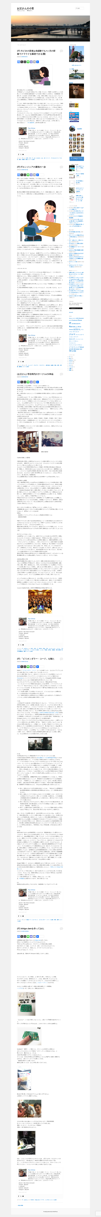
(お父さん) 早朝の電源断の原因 (76, 250)
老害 (58, 365)
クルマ (72, 334)
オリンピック (76, 331)
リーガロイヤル (26, 650)
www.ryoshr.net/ (23, 150)
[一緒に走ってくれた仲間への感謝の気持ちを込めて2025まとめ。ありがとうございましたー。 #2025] (74, 139)
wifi (44, 158)
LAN (72, 323)
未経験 (23, 159)
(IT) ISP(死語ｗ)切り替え (75, 232)
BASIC (32, 1199)
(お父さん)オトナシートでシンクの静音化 (80, 189)
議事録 (20, 366)
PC (43, 1199)
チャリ (70, 363)
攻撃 (74, 349)
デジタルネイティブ (55, 158)
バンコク (71, 367)
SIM (74, 326)
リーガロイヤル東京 (34, 650)
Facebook (74, 320)
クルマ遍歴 (71, 69)
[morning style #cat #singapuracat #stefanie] (82, 150)
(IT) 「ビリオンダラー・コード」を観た (35, 658)
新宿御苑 (77, 349)
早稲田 (46, 650)
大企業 (51, 919)
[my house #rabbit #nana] (74, 146)
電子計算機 (58, 650)
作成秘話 (21, 878)
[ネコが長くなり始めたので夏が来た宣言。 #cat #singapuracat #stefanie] (74, 135)
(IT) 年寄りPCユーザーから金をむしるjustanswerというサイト (76, 212)
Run (71, 326)
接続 (20, 159)
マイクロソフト (72, 343)
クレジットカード (80, 334)
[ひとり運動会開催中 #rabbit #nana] (70, 146)
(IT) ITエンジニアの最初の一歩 (31, 166)
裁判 (58, 919)
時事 (70, 351)
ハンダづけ (20, 988)
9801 (35, 648)
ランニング (76, 347)
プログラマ (36, 365)
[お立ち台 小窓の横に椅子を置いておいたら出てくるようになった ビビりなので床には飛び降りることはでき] (82, 146)
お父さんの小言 (25, 8)
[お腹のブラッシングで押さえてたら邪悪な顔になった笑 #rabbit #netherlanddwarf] (78, 143)
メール (71, 347)
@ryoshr (71, 312)
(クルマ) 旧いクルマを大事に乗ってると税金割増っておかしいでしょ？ (76, 221)
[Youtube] (23, 154)
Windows (71, 329)
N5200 (40, 648)
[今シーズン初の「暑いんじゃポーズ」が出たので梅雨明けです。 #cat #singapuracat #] (82, 139)
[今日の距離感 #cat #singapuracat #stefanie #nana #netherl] (78, 135)
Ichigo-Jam (38, 940)
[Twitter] (21, 154)
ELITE (70, 320)
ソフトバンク (77, 339)
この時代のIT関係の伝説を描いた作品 (48, 712)
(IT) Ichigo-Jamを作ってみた (30, 928)
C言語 (27, 919)
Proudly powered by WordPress (50, 1211)
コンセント (71, 336)
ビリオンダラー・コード (29, 670)
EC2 (30, 158)
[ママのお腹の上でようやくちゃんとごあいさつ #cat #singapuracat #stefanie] (70, 150)
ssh (34, 158)
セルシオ (72, 339)
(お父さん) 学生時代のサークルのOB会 (35, 373)
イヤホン (71, 331)
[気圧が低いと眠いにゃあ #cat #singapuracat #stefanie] (78, 150)
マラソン (80, 345)
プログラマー (42, 365)
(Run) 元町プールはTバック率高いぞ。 (80, 167)
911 (75, 318)
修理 (83, 347)
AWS (27, 158)
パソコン (58, 648)
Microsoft (76, 323)
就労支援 (48, 365)
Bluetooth (81, 318)
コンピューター (52, 648)
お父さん (26, 648)
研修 (26, 159)
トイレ (82, 339)
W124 (79, 327)
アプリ (82, 329)
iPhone (80, 320)
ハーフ (72, 341)
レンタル (42, 650)
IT (22, 158)
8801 (32, 648)
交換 (81, 347)
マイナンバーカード (73, 345)
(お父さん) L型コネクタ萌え (75, 295)
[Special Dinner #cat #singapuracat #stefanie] (70, 143)
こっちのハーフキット (42, 982)
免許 (70, 349)
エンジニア (30, 365)
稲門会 (49, 650)
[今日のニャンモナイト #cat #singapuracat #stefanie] (70, 135)
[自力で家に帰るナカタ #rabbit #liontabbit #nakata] (74, 150)
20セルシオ (71, 318)
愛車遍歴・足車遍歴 (22, 40)
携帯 (72, 349)
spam (76, 326)
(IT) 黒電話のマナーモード (75, 246)
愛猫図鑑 (31, 40)
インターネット (34, 919)
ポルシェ (76, 341)
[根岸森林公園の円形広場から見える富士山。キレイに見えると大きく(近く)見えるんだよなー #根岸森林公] (70, 139)
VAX (47, 648)
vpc (42, 158)
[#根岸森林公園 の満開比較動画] (82, 135)
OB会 (44, 648)
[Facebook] (18, 154)
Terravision (20, 678)
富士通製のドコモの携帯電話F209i (46, 757)
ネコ (70, 341)
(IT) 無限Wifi (31, 122)
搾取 (55, 919)
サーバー (48, 158)
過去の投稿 (20, 1205)
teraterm (38, 158)
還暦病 (53, 650)
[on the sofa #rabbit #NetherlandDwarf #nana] (74, 143)
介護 (70, 368)
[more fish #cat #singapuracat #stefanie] (78, 146)
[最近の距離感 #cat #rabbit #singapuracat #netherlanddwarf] (82, 143)
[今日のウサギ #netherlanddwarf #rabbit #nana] (78, 139)
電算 (25, 651)
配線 (75, 351)
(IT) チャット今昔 (73, 261)
